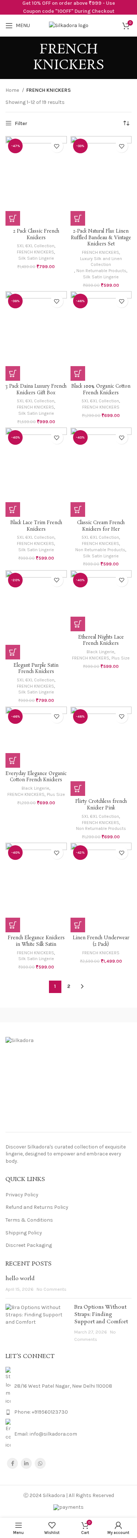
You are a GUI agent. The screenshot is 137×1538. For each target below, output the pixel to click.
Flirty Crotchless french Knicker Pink (101, 804)
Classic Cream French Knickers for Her (101, 526)
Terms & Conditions (29, 1220)
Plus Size (120, 658)
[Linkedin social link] (26, 1463)
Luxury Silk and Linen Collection (101, 261)
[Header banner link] (68, 7)
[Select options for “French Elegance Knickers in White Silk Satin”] (12, 925)
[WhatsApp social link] (40, 1463)
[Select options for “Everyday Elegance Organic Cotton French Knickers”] (12, 760)
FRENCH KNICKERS (35, 252)
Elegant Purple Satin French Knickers (36, 668)
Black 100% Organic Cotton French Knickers (100, 389)
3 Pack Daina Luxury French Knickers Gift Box (35, 389)
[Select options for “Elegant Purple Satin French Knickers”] (12, 652)
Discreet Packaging (28, 1245)
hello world (20, 1278)
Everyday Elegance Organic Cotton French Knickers (35, 777)
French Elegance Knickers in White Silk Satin (36, 941)
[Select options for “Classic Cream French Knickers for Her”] (78, 509)
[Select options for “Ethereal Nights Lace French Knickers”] (78, 624)
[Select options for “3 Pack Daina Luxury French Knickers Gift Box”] (12, 373)
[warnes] (103, 1015)
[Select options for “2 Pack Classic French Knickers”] (12, 218)
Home (12, 90)
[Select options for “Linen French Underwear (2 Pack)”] (78, 925)
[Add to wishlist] (56, 146)
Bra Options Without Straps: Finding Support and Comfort (101, 1314)
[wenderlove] (34, 1015)
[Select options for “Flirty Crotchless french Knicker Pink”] (78, 788)
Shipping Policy (23, 1233)
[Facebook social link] (12, 1463)
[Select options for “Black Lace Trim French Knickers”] (12, 509)
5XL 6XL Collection (35, 245)
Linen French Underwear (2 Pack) (101, 941)
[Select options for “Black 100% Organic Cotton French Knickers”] (78, 373)
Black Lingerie (100, 651)
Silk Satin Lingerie (36, 258)
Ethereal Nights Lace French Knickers (101, 640)
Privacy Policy (21, 1195)
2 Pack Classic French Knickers (36, 234)
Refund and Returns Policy (36, 1207)
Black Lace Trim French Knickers (36, 526)
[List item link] (68, 1412)
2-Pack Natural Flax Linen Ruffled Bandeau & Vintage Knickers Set (101, 237)
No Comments (51, 1289)
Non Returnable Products (101, 270)
